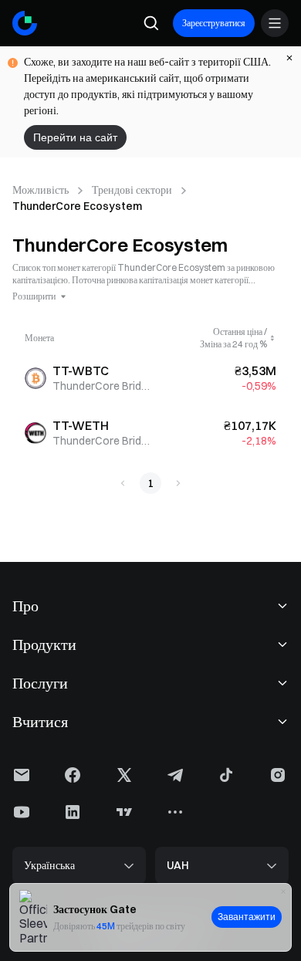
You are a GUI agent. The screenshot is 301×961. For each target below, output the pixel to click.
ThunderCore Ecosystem (77, 206)
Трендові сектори (132, 190)
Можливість (40, 190)
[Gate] (24, 23)
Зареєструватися (213, 23)
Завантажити (247, 917)
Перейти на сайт (75, 137)
